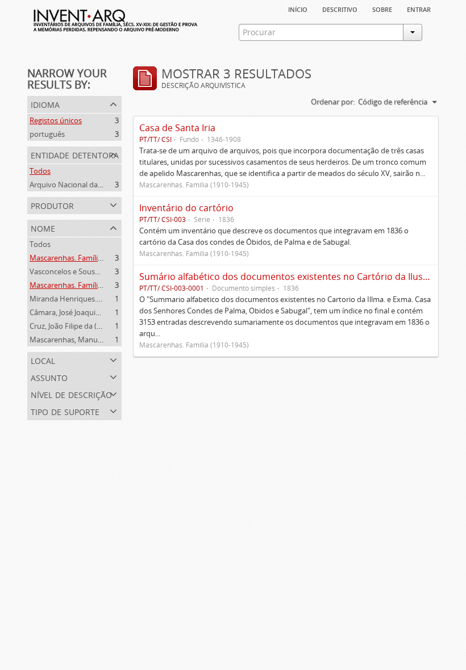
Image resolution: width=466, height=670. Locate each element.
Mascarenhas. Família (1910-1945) (86, 258)
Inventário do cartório (186, 208)
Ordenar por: (333, 102)
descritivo (339, 8)
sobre (382, 8)
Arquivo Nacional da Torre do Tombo (92, 184)
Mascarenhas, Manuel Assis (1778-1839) (96, 339)
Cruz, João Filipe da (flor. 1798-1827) (89, 326)
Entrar (419, 8)
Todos (40, 171)
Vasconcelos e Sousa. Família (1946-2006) (98, 271)
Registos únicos (56, 120)
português (47, 134)
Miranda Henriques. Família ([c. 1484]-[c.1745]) (107, 299)
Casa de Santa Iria (177, 128)
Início (297, 8)
